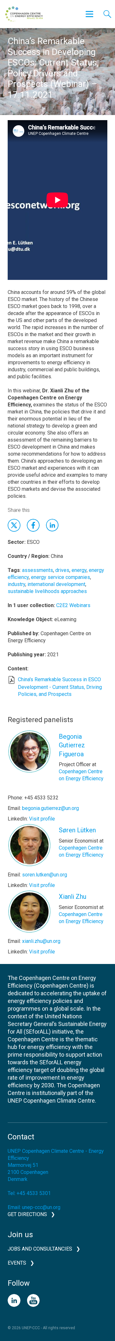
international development (56, 584)
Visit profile (42, 819)
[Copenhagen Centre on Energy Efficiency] (24, 14)
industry (16, 584)
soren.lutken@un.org (44, 875)
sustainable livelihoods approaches (47, 591)
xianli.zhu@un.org (41, 941)
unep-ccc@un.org (41, 1207)
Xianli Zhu (72, 896)
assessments (37, 570)
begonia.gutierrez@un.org (50, 808)
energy (79, 570)
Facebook (33, 525)
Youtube (33, 1300)
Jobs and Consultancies (40, 1249)
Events (17, 1263)
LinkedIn (14, 1300)
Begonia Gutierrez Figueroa (72, 745)
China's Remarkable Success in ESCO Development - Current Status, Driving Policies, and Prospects (60, 686)
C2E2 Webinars (73, 605)
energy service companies (60, 577)
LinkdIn (52, 525)
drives (62, 570)
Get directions (27, 1214)
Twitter (14, 525)
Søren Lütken (77, 830)
